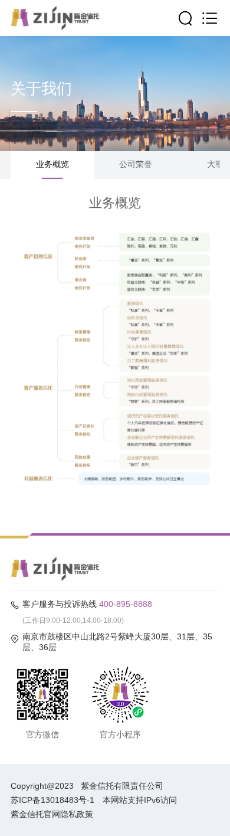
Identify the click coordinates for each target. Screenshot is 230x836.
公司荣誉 (135, 164)
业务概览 (52, 164)
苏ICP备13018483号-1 (52, 800)
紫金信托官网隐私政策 (52, 814)
